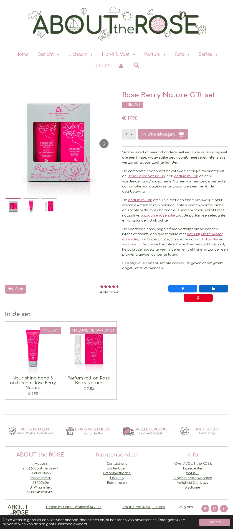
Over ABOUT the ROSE (193, 463)
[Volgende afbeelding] (104, 143)
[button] (13, 206)
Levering (117, 478)
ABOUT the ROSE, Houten (143, 507)
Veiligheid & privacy (192, 482)
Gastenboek (116, 468)
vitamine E (131, 244)
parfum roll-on (186, 176)
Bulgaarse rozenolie (157, 215)
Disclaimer (192, 487)
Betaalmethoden (117, 473)
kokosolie (210, 239)
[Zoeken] (136, 65)
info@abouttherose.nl (40, 468)
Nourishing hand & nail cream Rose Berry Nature (33, 383)
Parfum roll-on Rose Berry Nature (89, 380)
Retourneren (117, 482)
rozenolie (130, 239)
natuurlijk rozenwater (204, 234)
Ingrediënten (193, 468)
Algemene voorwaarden (192, 478)
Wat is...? (192, 473)
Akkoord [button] (214, 522)
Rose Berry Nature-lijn (146, 176)
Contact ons (117, 463)
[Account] (121, 66)
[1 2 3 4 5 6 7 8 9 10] (129, 134)
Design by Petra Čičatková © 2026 (73, 507)
